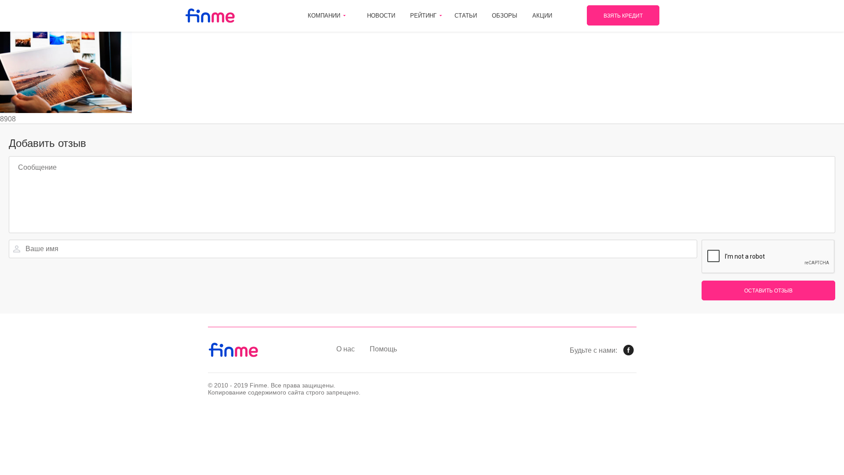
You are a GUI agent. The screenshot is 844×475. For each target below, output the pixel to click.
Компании (324, 15)
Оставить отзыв (768, 291)
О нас (345, 349)
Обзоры (504, 15)
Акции (542, 15)
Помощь (383, 349)
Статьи (466, 15)
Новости (381, 15)
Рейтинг (423, 15)
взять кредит (623, 16)
